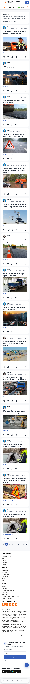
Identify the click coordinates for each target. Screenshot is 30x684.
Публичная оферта (7, 598)
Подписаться (15, 657)
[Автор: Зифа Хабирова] (4, 236)
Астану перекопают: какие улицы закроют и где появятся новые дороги (14, 343)
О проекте (4, 586)
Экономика (5, 570)
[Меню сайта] (2, 7)
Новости (9, 26)
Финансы (4, 572)
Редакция (4, 588)
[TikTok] (7, 604)
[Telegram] (13, 604)
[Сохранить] (26, 57)
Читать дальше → (8, 53)
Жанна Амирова (10, 28)
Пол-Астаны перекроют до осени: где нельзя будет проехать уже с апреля (14, 480)
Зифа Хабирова (10, 236)
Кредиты (4, 562)
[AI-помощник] (27, 665)
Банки (3, 558)
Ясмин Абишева (10, 475)
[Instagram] (10, 604)
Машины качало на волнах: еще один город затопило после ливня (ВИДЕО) (14, 170)
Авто (3, 578)
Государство (5, 574)
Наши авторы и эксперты (8, 590)
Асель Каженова (10, 63)
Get (27, 2)
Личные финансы (6, 556)
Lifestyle (4, 564)
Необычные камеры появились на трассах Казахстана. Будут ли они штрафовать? (14, 206)
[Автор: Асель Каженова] (4, 63)
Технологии (5, 576)
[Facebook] (3, 604)
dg (21, 635)
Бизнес (4, 560)
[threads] (16, 604)
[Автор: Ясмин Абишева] (4, 475)
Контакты (4, 594)
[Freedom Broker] (21, 7)
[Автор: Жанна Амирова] (4, 27)
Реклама (4, 592)
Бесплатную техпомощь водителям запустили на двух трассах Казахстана (15, 33)
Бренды (4, 580)
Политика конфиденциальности (10, 596)
